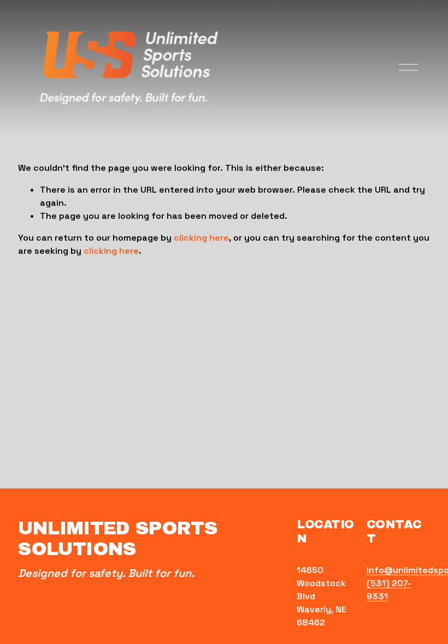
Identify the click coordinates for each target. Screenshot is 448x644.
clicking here (201, 237)
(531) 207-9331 (389, 589)
